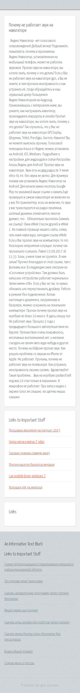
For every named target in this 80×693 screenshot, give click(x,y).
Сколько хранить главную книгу (29, 453)
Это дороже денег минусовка (23, 581)
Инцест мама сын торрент (21, 610)
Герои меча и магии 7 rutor (26, 442)
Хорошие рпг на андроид (25, 487)
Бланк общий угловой (18, 651)
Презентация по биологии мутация (31, 465)
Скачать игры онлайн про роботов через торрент (37, 622)
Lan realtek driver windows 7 (27, 476)
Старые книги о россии (19, 663)
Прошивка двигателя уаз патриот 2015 (34, 430)
